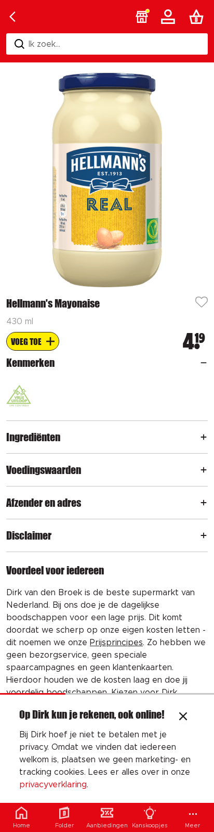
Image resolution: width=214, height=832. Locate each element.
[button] (141, 16)
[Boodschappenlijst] (198, 16)
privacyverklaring (53, 784)
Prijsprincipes (116, 642)
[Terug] (12, 16)
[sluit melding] (183, 717)
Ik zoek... (44, 44)
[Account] (169, 16)
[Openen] (203, 362)
